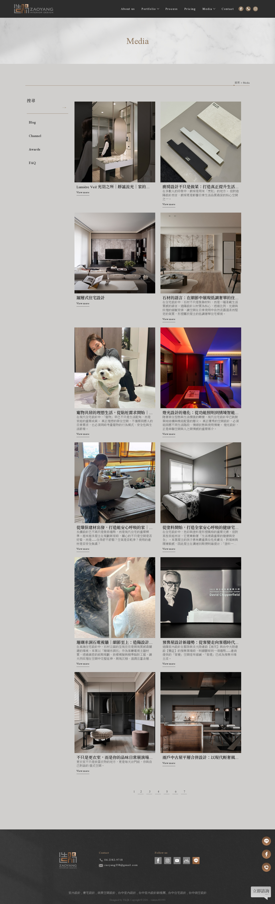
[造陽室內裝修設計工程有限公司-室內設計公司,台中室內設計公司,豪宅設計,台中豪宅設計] (34, 10)
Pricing (190, 9)
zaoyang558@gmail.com (121, 865)
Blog (32, 122)
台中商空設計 (198, 893)
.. (149, 900)
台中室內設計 (127, 893)
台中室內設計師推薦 (152, 893)
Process (171, 9)
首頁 (237, 82)
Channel (35, 136)
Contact (228, 9)
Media (207, 9)
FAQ (32, 163)
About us (128, 9)
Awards (34, 149)
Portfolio (149, 9)
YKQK (126, 900)
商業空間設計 (106, 893)
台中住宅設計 (177, 893)
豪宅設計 (89, 893)
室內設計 (74, 893)
